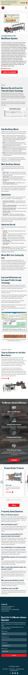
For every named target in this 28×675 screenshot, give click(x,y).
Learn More (4, 378)
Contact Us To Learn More (9, 72)
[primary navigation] (26, 8)
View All (14, 505)
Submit (14, 655)
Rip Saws (14, 36)
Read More (22, 2)
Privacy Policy (12, 669)
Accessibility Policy (20, 669)
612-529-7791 (7, 609)
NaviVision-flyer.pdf (7, 68)
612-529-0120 (6, 611)
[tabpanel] (14, 483)
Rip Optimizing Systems (6, 36)
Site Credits (5, 669)
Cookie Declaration (14, 670)
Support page (4, 628)
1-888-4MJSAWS (15, 609)
